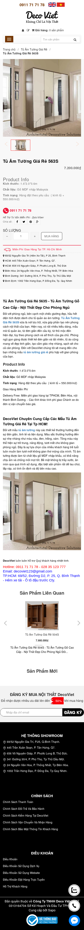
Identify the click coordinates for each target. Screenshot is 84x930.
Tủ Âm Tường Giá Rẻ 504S (42, 634)
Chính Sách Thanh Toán (18, 802)
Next (80, 144)
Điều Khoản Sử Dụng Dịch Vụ (21, 866)
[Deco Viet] (52, 4)
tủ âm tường (26, 430)
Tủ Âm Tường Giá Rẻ (34, 49)
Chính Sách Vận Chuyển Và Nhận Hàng (27, 822)
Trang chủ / (11, 49)
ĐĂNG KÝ (73, 712)
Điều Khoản (10, 859)
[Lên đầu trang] (75, 876)
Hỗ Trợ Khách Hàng (15, 886)
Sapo (51, 910)
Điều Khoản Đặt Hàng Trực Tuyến (24, 879)
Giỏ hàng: (49, 30)
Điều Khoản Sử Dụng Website (21, 873)
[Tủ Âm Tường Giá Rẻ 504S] (42, 615)
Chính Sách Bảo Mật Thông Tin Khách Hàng (30, 829)
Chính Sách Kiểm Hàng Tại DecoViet (25, 815)
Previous (9, 144)
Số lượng (12, 230)
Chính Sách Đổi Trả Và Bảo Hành (23, 809)
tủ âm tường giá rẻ (35, 352)
